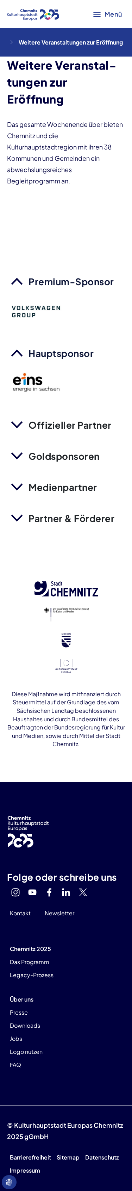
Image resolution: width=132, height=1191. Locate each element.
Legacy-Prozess (32, 975)
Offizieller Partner (70, 425)
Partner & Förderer (71, 518)
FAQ (15, 1064)
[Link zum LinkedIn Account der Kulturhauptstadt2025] (66, 892)
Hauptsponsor (61, 353)
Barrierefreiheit (30, 1157)
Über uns (21, 999)
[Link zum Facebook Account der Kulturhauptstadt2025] (49, 892)
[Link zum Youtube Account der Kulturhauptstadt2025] (32, 892)
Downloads (25, 1025)
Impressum (25, 1170)
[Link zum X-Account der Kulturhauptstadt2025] (83, 892)
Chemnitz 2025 (30, 948)
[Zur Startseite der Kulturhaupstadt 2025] (33, 14)
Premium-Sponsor (71, 281)
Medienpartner (63, 487)
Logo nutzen (26, 1051)
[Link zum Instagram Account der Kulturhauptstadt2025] (15, 892)
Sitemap (68, 1157)
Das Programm (29, 962)
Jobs (16, 1038)
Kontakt (20, 913)
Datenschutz (102, 1157)
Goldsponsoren (64, 456)
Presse (19, 1012)
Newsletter (59, 913)
